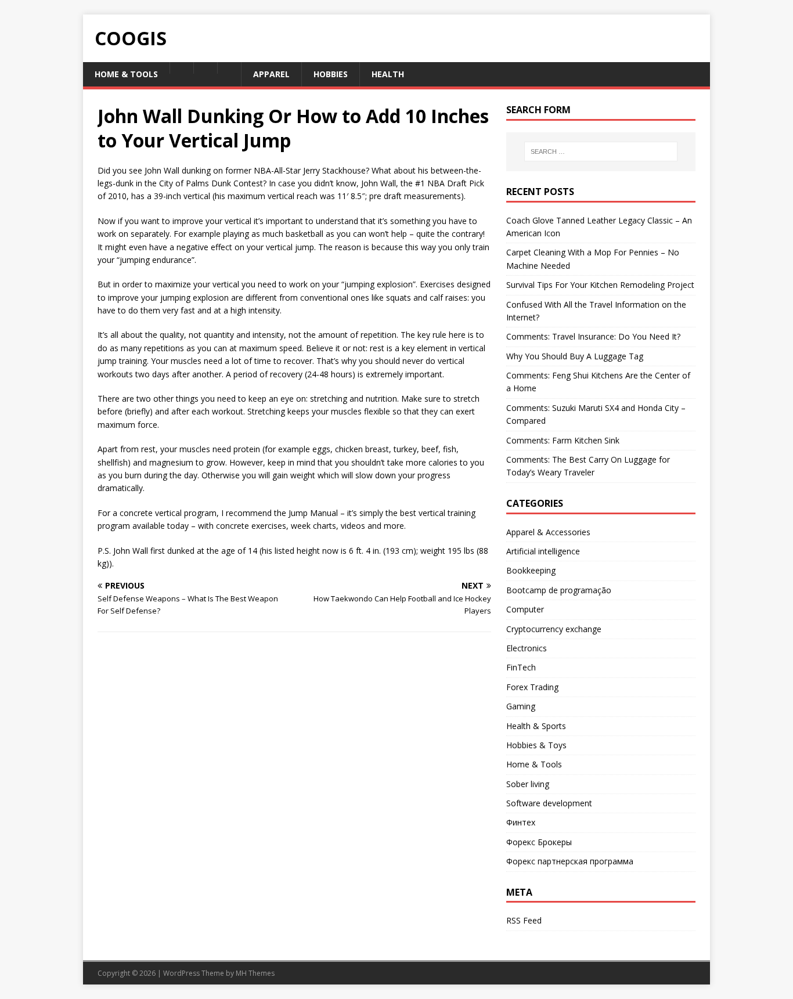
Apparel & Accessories (548, 532)
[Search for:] (601, 151)
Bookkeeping (531, 570)
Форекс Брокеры (539, 841)
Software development (549, 803)
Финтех (520, 822)
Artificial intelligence (543, 551)
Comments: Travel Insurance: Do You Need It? (593, 336)
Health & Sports (536, 725)
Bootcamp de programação (558, 590)
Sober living (527, 783)
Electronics (526, 648)
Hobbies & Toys (536, 745)
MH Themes (255, 973)
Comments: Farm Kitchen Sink (562, 440)
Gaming (520, 706)
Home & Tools (534, 764)
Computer (525, 609)
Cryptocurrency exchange (553, 628)
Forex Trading (532, 687)
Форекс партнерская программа (569, 861)
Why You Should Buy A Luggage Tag (574, 356)
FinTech (521, 667)
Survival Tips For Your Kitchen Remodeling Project (600, 284)
